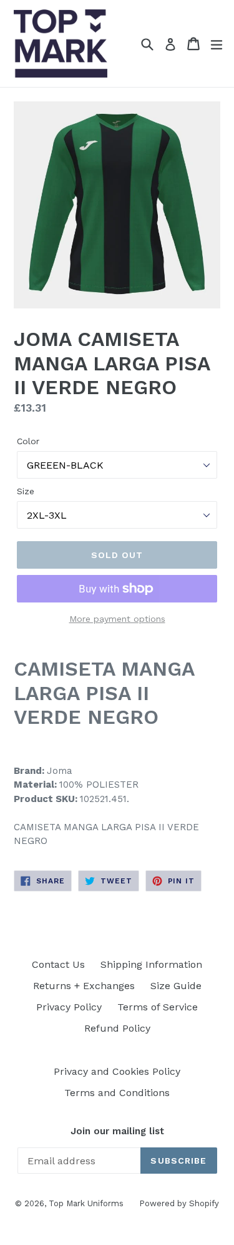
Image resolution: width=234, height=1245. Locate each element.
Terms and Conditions (117, 1093)
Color (28, 441)
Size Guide (176, 986)
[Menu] (217, 43)
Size (25, 491)
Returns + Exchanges (84, 986)
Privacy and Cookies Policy (117, 1071)
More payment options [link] (117, 619)
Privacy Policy (69, 1007)
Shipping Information (151, 964)
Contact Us (58, 964)
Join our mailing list (117, 1131)
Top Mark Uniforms (86, 1203)
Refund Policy (117, 1028)
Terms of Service (157, 1007)
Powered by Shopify (179, 1203)
